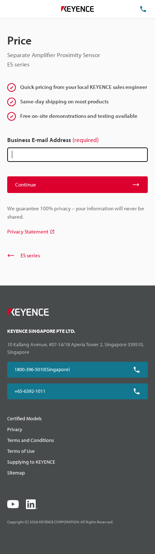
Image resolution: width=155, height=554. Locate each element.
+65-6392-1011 (29, 391)
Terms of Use (21, 451)
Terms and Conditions (30, 440)
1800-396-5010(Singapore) (42, 369)
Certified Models (24, 418)
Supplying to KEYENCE (31, 462)
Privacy (14, 429)
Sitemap (16, 472)
